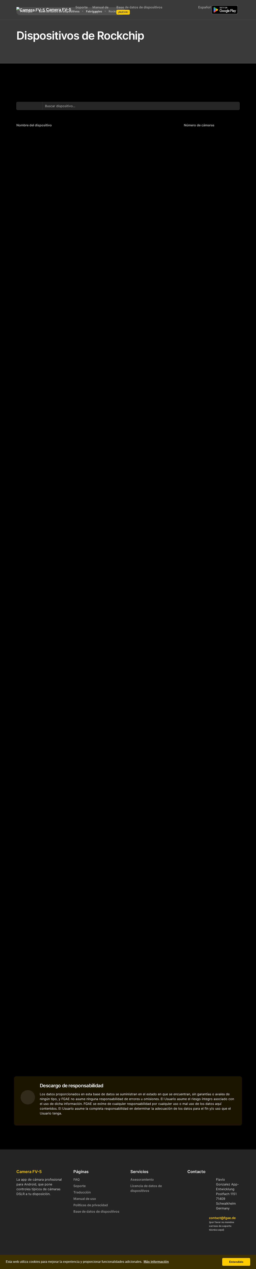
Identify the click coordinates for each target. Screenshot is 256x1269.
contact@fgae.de (222, 1218)
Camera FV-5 (56, 9)
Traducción (82, 1192)
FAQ (76, 1179)
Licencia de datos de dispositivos (146, 1188)
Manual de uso (100, 9)
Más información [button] (156, 1261)
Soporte (81, 7)
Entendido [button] (236, 1261)
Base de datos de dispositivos (139, 9)
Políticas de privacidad (90, 1205)
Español (203, 7)
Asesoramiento (142, 1179)
